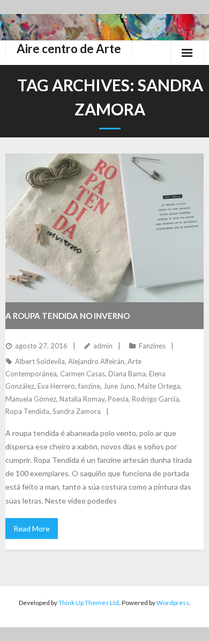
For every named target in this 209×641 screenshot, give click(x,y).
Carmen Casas (82, 373)
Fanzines (152, 345)
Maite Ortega (159, 386)
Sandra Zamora (77, 411)
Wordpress (172, 603)
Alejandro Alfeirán (96, 361)
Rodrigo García (155, 399)
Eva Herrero (56, 386)
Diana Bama (127, 373)
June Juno (119, 386)
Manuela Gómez (30, 399)
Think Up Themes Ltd (88, 603)
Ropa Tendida (27, 411)
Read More (31, 528)
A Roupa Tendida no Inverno (67, 315)
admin (103, 345)
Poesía (118, 399)
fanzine (89, 386)
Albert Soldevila (40, 361)
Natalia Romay (81, 399)
